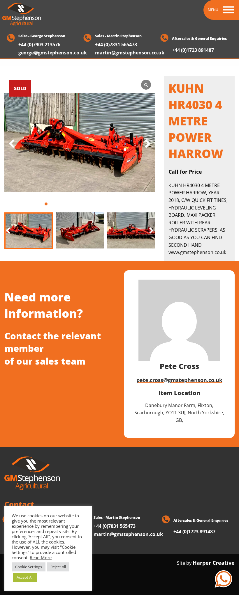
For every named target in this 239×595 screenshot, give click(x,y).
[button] (151, 230)
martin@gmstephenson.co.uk (129, 52)
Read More (41, 557)
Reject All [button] (58, 566)
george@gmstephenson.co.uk (52, 52)
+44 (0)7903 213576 (39, 44)
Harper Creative (214, 562)
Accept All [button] (25, 577)
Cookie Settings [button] (28, 566)
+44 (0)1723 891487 (193, 50)
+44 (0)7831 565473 (116, 44)
